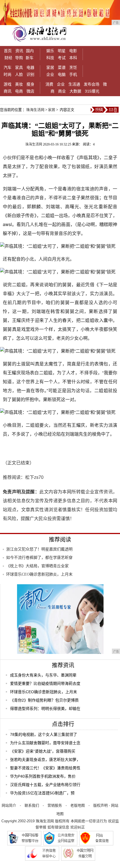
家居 (50, 67)
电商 (19, 91)
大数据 (75, 91)
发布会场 (91, 84)
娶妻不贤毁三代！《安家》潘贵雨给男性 (45, 768)
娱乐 (50, 50)
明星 (62, 50)
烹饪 (73, 67)
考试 (62, 57)
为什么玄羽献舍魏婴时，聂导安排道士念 (45, 743)
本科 (73, 57)
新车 (29, 57)
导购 (19, 57)
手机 (73, 74)
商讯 (7, 91)
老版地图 (77, 805)
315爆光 (92, 91)
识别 (30, 74)
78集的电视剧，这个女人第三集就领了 (43, 734)
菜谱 (62, 67)
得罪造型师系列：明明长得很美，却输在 (45, 708)
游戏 (7, 84)
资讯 (19, 50)
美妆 (19, 84)
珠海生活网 (35, 110)
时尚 (7, 74)
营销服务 (54, 805)
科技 (50, 57)
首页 (8, 50)
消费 (49, 84)
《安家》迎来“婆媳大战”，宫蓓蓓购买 (42, 751)
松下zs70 (34, 477)
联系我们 (32, 805)
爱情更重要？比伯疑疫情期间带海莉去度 (45, 683)
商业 (62, 91)
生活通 (74, 84)
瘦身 (30, 84)
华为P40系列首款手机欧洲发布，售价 (43, 776)
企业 (50, 74)
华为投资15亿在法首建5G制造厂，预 (42, 793)
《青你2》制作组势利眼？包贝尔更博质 (44, 700)
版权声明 (100, 805)
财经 (8, 57)
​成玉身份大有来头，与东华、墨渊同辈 (43, 675)
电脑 (62, 74)
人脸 (19, 74)
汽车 (7, 67)
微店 (30, 91)
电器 (30, 67)
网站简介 (9, 805)
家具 (19, 67)
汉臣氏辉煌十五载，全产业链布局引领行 (45, 784)
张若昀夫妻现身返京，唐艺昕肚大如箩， (45, 759)
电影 (73, 50)
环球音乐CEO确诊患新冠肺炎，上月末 (43, 692)
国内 (30, 50)
